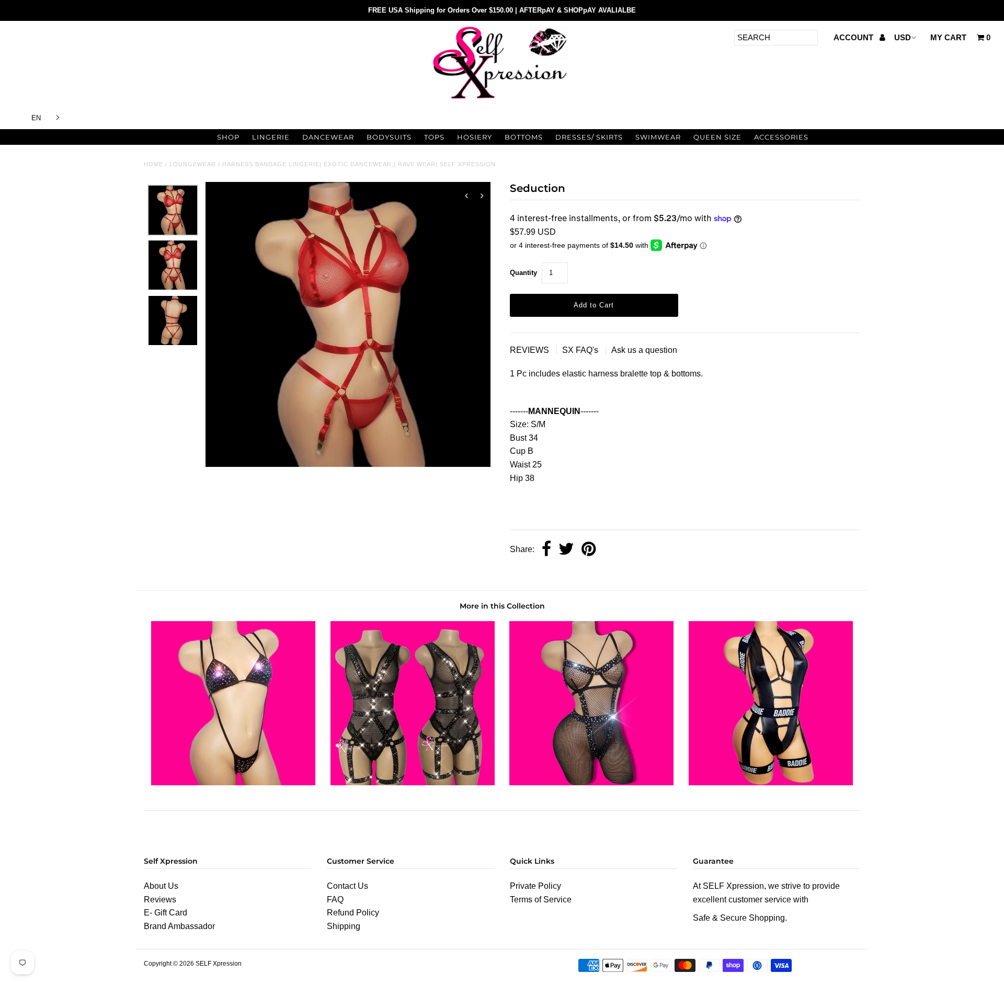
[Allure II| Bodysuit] (771, 782)
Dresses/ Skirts (589, 137)
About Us (161, 885)
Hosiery (474, 137)
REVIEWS (530, 350)
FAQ (335, 899)
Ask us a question (644, 350)
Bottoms (524, 137)
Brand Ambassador (179, 926)
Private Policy (535, 885)
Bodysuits (389, 137)
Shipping (343, 926)
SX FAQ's (581, 350)
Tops (434, 137)
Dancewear (328, 137)
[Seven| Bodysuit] (412, 782)
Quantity (523, 273)
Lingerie (271, 137)
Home (153, 164)
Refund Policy (353, 912)
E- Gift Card (165, 912)
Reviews (160, 899)
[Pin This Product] (588, 550)
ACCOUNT (854, 37)
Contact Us (347, 885)
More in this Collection (502, 606)
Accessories (781, 137)
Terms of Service (541, 899)
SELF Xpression (219, 963)
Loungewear (192, 164)
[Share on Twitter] (566, 550)
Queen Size (717, 137)
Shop (228, 137)
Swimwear (658, 137)
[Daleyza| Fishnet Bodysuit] (591, 782)
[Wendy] (233, 782)
